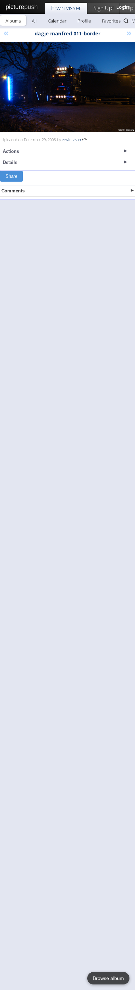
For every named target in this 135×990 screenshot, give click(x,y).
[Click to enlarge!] (67, 87)
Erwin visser (66, 8)
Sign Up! (103, 8)
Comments (13, 190)
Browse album (108, 978)
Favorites (111, 21)
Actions (11, 151)
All (34, 21)
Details (10, 162)
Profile (84, 21)
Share (11, 176)
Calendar (57, 21)
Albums (13, 21)
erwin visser (72, 139)
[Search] (126, 20)
